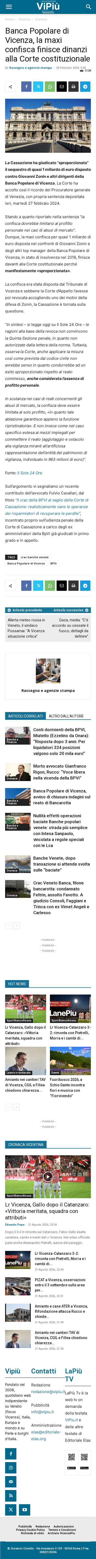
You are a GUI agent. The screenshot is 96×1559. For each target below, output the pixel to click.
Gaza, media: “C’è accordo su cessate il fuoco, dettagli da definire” (70, 628)
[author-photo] (48, 683)
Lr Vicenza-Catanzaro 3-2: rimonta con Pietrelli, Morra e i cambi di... (70, 1032)
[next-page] (16, 925)
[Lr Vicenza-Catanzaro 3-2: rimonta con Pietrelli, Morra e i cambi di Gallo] (70, 1009)
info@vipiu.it (42, 1411)
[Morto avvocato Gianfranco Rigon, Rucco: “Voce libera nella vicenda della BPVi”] (18, 772)
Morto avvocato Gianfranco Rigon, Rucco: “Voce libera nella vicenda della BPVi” (59, 772)
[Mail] (10, 1481)
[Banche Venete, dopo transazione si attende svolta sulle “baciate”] (18, 864)
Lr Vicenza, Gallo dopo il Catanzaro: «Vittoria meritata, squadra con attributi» (47, 1211)
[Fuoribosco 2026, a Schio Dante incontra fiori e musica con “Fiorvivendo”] (70, 1061)
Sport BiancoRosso (19, 1020)
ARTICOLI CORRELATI (25, 716)
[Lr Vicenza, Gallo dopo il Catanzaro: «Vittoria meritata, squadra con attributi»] (25, 1009)
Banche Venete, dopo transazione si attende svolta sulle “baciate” (61, 864)
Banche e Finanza (12, 741)
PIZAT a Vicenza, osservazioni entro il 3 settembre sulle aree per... (60, 1285)
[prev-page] (8, 925)
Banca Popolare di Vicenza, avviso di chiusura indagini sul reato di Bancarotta (61, 796)
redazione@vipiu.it (48, 1391)
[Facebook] (26, 86)
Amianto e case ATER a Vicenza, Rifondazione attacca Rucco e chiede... (61, 1311)
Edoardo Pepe (15, 1224)
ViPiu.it (71, 1419)
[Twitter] (38, 86)
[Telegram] (85, 86)
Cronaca (41, 19)
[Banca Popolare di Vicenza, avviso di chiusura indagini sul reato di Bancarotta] (18, 797)
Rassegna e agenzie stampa (30, 68)
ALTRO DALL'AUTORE (66, 716)
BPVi (53, 563)
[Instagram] (10, 1467)
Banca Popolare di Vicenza (26, 563)
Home (9, 19)
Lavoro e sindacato (19, 1072)
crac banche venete (35, 557)
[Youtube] (24, 1510)
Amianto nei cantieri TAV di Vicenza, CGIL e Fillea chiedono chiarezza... (25, 1084)
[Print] (73, 86)
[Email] (62, 86)
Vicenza (24, 19)
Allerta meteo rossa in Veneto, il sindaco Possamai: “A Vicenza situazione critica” (26, 628)
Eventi (55, 1072)
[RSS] (10, 1495)
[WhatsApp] (50, 86)
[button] (9, 7)
